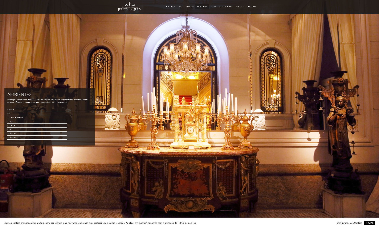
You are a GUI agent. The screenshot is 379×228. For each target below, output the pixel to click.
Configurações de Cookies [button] (349, 223)
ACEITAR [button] (370, 223)
